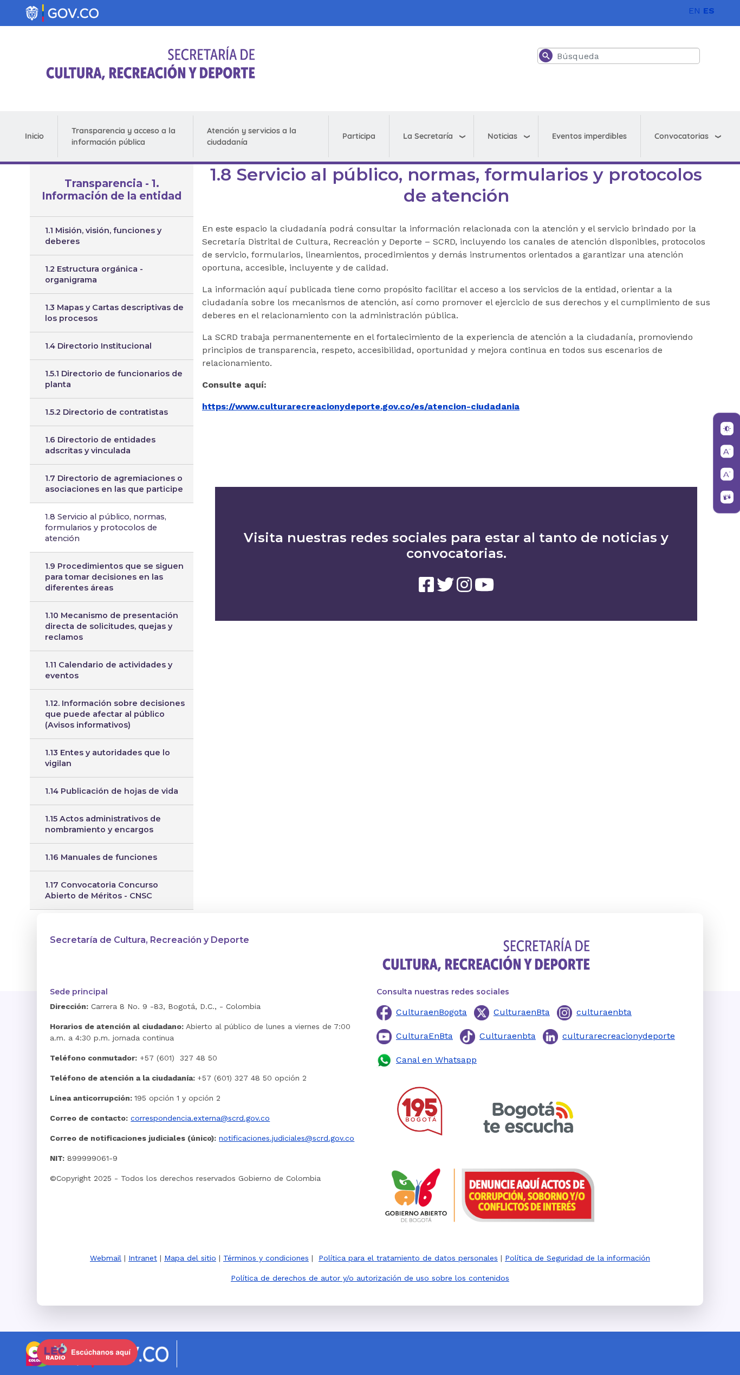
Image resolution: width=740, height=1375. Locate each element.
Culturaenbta (507, 1036)
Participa (358, 136)
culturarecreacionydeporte (618, 1036)
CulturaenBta (522, 1012)
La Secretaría (428, 136)
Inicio (34, 136)
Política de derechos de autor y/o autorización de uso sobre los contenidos (370, 1278)
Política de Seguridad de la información (577, 1258)
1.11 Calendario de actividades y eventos (108, 670)
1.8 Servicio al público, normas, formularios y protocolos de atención (105, 527)
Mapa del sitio (190, 1258)
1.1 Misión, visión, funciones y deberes (103, 236)
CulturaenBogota (431, 1012)
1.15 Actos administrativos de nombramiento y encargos (103, 824)
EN (694, 10)
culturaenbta (604, 1012)
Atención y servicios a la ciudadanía (251, 136)
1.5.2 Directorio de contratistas (106, 412)
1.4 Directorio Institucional (98, 346)
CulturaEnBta (424, 1036)
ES (709, 10)
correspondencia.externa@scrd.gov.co (200, 1118)
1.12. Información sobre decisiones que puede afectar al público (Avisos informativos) (115, 714)
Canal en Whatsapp (436, 1060)
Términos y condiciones (266, 1258)
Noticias (502, 136)
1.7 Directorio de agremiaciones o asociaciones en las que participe (114, 483)
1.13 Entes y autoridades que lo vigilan (107, 758)
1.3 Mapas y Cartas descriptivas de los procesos (114, 313)
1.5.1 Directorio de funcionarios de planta (114, 379)
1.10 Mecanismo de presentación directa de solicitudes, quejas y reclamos (111, 626)
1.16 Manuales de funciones (101, 857)
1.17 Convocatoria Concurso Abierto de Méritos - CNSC (101, 890)
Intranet (142, 1258)
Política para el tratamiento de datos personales (408, 1258)
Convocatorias (681, 136)
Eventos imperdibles (589, 136)
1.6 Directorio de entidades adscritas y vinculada (100, 445)
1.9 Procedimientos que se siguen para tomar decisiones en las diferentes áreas (114, 577)
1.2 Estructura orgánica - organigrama (94, 274)
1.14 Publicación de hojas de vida (111, 791)
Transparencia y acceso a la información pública (124, 136)
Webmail (105, 1258)
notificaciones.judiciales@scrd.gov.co (286, 1138)
